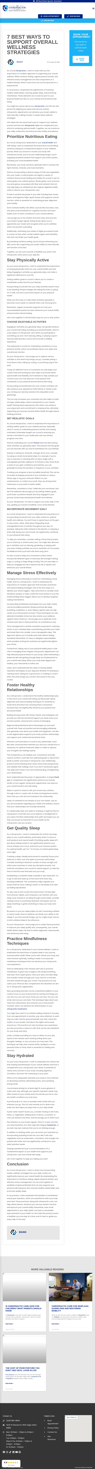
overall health (47, 142)
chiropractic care (32, 125)
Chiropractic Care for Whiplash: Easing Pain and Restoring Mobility (70, 1308)
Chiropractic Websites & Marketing (83, 1467)
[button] (93, 8)
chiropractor (20, 70)
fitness (36, 443)
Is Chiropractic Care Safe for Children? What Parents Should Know (23, 1308)
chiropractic (39, 106)
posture (11, 1375)
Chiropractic (82, 1315)
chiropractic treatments (17, 1009)
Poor (7, 1375)
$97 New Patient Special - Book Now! (49, 1)
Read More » (9, 1324)
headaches (51, 1125)
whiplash (56, 1317)
